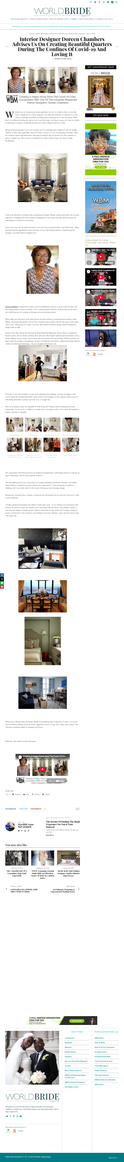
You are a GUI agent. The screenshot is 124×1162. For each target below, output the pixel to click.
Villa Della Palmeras (102, 1075)
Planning (81, 34)
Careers (68, 1066)
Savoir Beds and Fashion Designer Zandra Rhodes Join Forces (68, 873)
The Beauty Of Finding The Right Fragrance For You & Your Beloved (63, 824)
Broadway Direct (100, 1052)
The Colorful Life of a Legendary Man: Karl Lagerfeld (17, 873)
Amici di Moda (100, 1043)
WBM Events (99, 1038)
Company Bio (69, 1038)
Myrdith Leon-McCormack (68, 34)
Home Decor (53, 34)
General (32, 34)
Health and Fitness (42, 34)
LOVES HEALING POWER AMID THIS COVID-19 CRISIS (24, 889)
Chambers (11, 306)
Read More (50, 835)
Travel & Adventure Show (103, 1061)
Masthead (68, 1043)
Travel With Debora (101, 1066)
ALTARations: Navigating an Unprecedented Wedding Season (63, 889)
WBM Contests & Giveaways (75, 1082)
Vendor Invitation (101, 1070)
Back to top (113, 1158)
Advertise (68, 1057)
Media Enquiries (70, 1052)
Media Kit (68, 1047)
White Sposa (99, 1084)
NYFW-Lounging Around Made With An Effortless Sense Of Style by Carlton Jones (42, 874)
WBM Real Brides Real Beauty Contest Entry (75, 1076)
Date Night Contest (71, 1087)
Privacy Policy (46, 1157)
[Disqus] (42, 926)
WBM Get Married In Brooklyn (105, 1080)
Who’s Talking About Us (73, 1070)
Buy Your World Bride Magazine (76, 1061)
